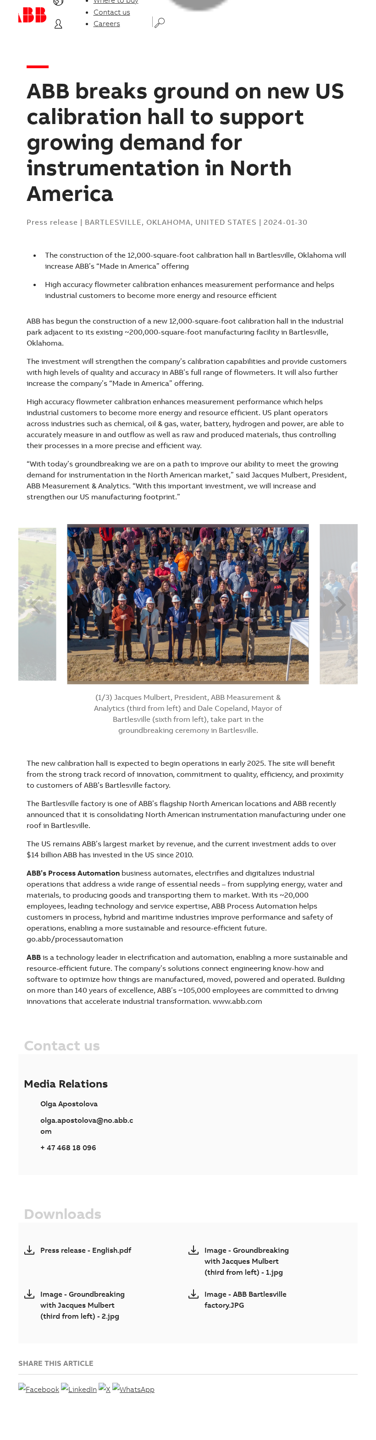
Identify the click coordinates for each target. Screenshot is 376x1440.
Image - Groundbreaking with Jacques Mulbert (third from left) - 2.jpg (82, 1305)
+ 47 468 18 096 (68, 1147)
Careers (107, 23)
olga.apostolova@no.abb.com (86, 1125)
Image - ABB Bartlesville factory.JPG (246, 1299)
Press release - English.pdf (85, 1250)
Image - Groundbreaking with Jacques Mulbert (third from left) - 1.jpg (247, 1261)
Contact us (112, 11)
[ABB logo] (32, 14)
